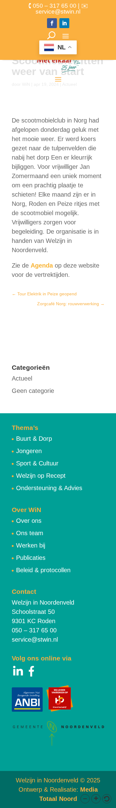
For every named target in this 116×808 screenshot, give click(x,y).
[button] (85, 798)
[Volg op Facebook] (52, 23)
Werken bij (30, 545)
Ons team (29, 533)
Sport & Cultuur (37, 463)
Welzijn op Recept (41, 475)
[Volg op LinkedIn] (64, 23)
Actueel (22, 378)
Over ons (28, 520)
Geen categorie (33, 390)
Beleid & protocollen (43, 570)
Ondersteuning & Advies (49, 488)
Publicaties (30, 557)
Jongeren (29, 451)
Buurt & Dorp (34, 438)
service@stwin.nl (35, 639)
